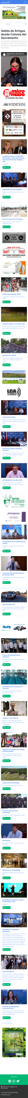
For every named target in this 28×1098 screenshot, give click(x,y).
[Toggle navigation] (25, 2)
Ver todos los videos (7, 1023)
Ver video (7, 167)
